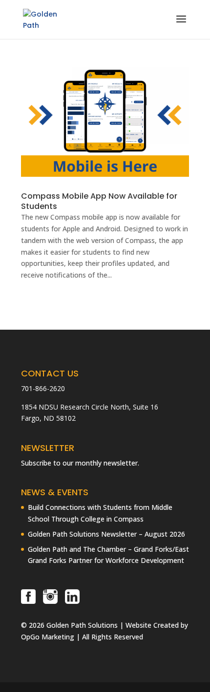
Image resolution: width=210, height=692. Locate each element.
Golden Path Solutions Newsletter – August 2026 (106, 534)
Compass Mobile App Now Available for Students (99, 201)
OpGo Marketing (47, 636)
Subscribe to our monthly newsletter (79, 463)
